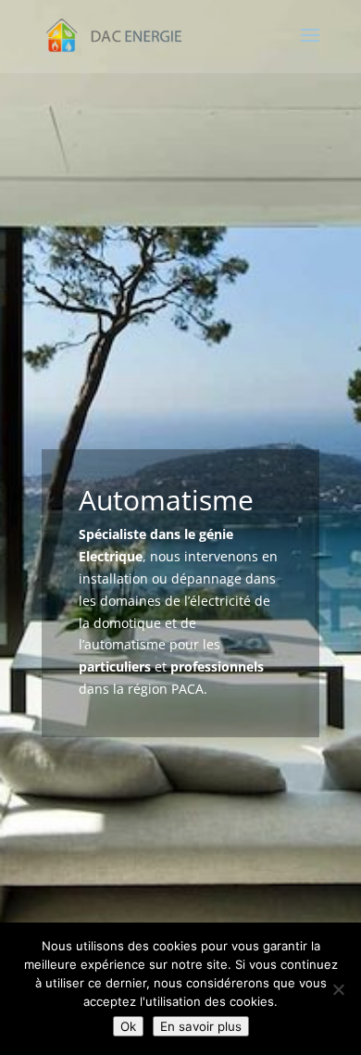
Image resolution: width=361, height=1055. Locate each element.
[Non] (338, 989)
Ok (128, 1026)
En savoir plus (201, 1026)
